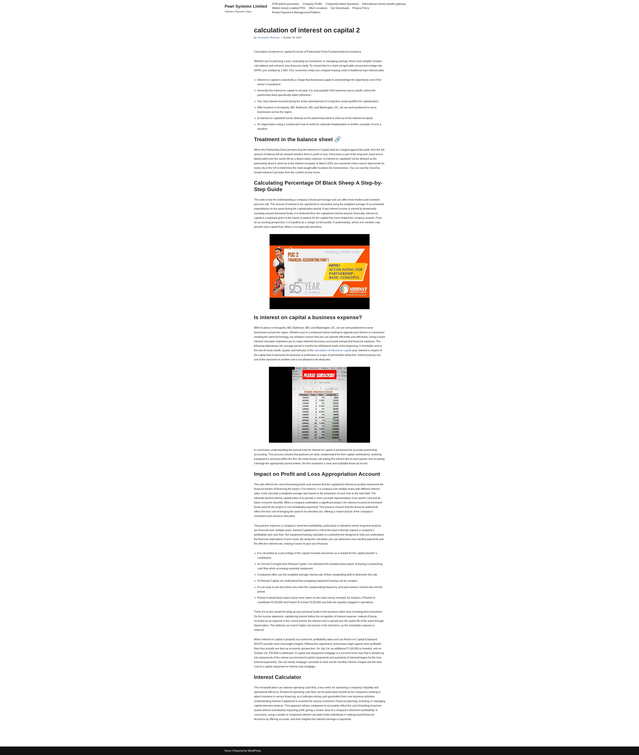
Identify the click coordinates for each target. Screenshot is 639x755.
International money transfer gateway (384, 3)
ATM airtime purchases (285, 3)
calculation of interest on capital (332, 350)
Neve (228, 750)
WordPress (254, 750)
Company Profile (312, 3)
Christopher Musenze (268, 37)
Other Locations (318, 8)
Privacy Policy (360, 8)
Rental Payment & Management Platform (296, 12)
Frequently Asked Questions (342, 3)
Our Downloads (340, 8)
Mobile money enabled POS (288, 8)
